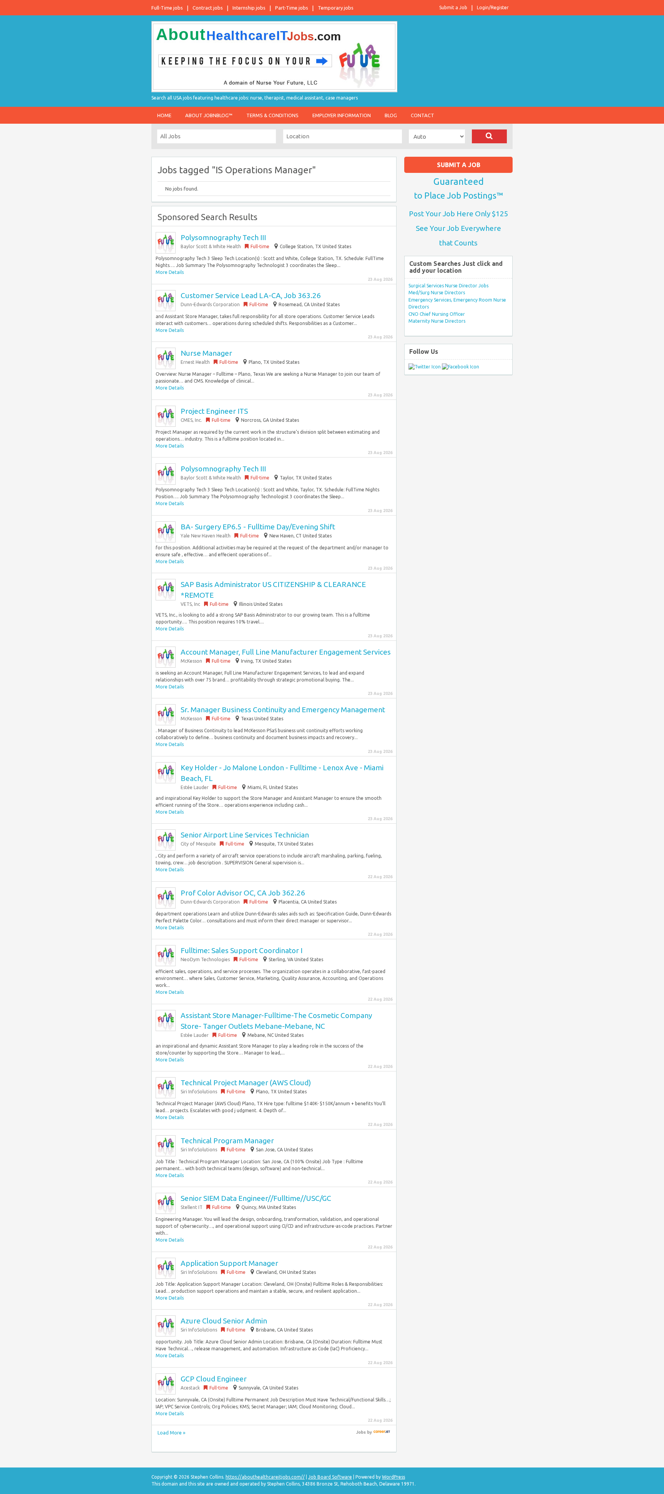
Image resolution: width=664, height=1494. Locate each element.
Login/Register (493, 7)
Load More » (171, 1432)
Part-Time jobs (291, 7)
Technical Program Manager (227, 1140)
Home (164, 115)
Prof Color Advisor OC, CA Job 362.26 (243, 893)
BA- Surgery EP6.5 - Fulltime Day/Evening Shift (258, 526)
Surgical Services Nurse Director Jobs (448, 285)
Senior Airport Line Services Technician (245, 835)
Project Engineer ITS (214, 411)
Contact (422, 115)
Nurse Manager (206, 353)
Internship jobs (249, 7)
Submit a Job (453, 7)
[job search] (381, 1432)
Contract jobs (208, 7)
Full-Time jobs (167, 7)
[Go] (489, 136)
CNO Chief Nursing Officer (436, 314)
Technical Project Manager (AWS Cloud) (246, 1082)
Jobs (361, 1432)
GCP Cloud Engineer (214, 1379)
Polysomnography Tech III (223, 237)
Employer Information (341, 115)
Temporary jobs (336, 7)
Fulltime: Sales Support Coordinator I (241, 950)
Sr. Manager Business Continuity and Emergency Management (283, 709)
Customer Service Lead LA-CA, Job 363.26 (251, 295)
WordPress (393, 1476)
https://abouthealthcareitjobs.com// (265, 1476)
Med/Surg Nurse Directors (436, 292)
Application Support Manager (229, 1263)
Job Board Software (330, 1476)
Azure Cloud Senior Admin (224, 1321)
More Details (170, 272)
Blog (391, 115)
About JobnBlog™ (208, 115)
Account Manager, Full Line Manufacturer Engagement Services (286, 652)
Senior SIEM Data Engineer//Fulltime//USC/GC (256, 1198)
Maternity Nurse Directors (436, 320)
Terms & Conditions (272, 115)
